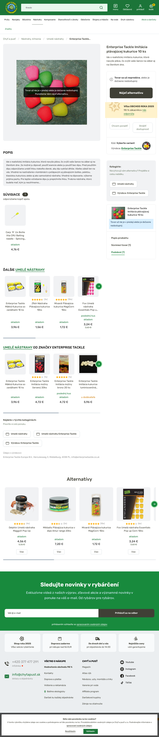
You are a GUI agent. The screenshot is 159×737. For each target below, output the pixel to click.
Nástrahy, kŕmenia (31, 39)
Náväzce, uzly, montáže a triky (97, 679)
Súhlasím (90, 731)
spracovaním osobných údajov (92, 624)
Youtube (129, 662)
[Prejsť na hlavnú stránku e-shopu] (11, 7)
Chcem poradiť (120, 125)
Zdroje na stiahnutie (92, 703)
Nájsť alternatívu (131, 92)
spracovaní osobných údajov (79, 726)
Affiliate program (90, 691)
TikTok (128, 682)
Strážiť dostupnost (142, 127)
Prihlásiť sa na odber (126, 613)
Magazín (86, 667)
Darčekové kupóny (91, 697)
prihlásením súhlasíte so (79, 624)
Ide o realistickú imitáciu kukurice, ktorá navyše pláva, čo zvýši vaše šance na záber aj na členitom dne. (131, 61)
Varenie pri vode (90, 685)
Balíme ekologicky (56, 691)
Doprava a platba (52, 679)
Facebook (130, 676)
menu (115, 9)
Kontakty (48, 673)
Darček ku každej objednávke (58, 697)
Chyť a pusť (9, 39)
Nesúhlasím (70, 731)
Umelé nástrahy (55, 39)
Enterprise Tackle (131, 148)
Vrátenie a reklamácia (55, 685)
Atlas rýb (86, 673)
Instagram (130, 669)
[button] (98, 286)
